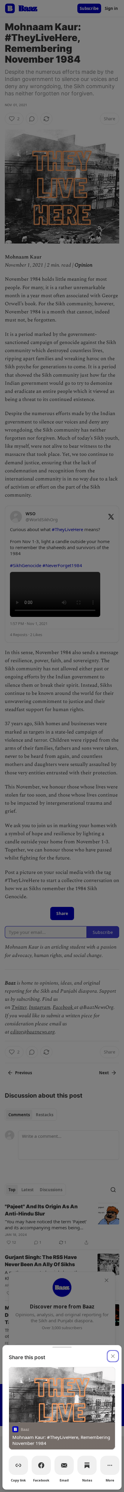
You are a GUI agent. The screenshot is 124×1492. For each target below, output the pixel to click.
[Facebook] (41, 1465)
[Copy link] (18, 1465)
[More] (109, 1465)
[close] (113, 1356)
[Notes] (87, 1465)
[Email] (64, 1465)
